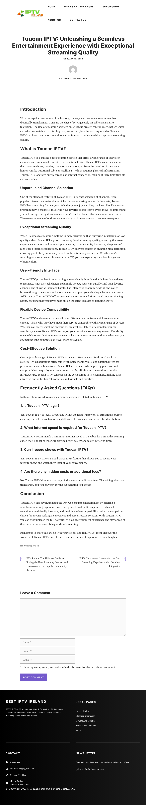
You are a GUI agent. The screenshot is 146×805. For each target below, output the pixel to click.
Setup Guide (111, 6)
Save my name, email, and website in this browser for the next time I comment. (70, 667)
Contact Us (78, 19)
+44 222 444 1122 (18, 775)
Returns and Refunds (85, 721)
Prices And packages (79, 6)
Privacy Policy (82, 711)
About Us (54, 19)
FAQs (78, 730)
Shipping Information (85, 716)
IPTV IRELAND (65, 788)
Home (51, 6)
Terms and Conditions (86, 725)
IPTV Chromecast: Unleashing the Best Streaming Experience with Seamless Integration (99, 562)
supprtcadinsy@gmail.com (22, 768)
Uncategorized (31, 545)
